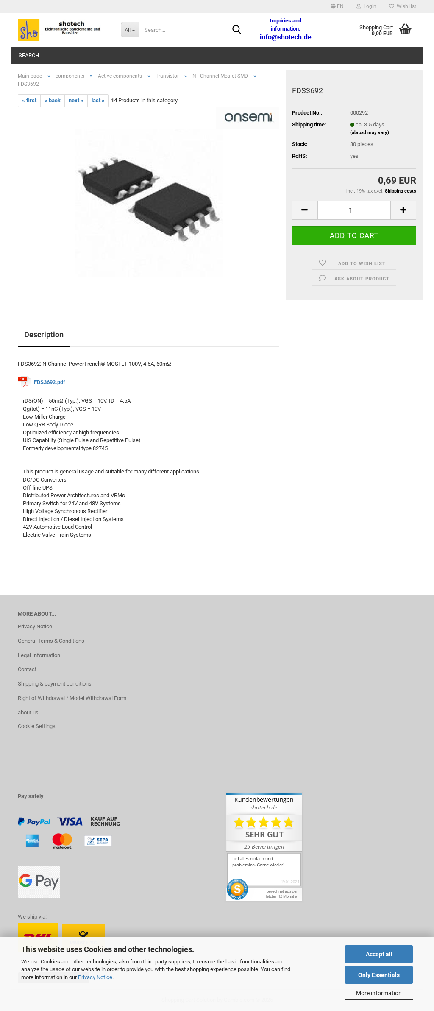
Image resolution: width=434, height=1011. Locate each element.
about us (28, 712)
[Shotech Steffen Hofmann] (63, 30)
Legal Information (39, 655)
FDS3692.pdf (49, 382)
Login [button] (368, 6)
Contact (27, 669)
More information (379, 993)
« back (53, 100)
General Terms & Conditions (51, 641)
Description (44, 334)
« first (29, 100)
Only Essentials (379, 975)
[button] (337, 6)
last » (98, 100)
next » (76, 100)
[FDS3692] (149, 202)
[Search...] (237, 30)
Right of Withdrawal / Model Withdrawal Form (72, 698)
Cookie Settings (37, 726)
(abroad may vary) (369, 132)
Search (29, 55)
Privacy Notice (95, 977)
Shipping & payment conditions (55, 684)
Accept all (379, 954)
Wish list (405, 6)
